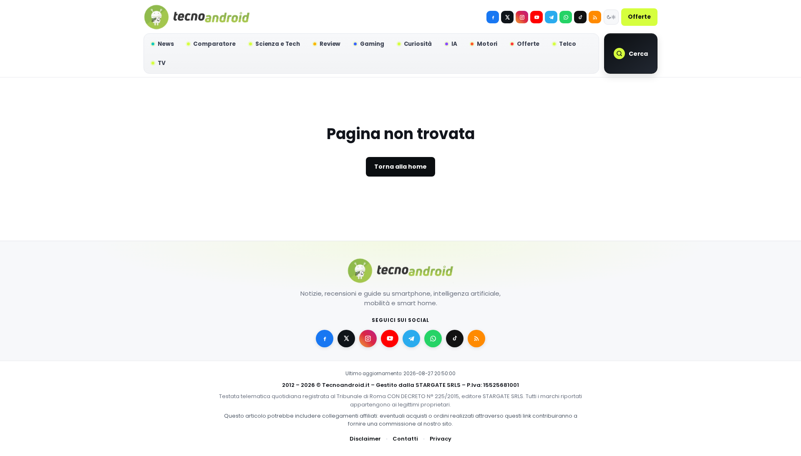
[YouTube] (536, 17)
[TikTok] (580, 17)
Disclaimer (365, 439)
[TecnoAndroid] (197, 17)
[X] (507, 17)
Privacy (440, 439)
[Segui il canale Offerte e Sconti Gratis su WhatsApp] (565, 17)
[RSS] (595, 17)
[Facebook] (492, 17)
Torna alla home (400, 166)
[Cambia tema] (611, 17)
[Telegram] (551, 17)
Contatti (405, 439)
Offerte (639, 17)
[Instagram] (522, 17)
